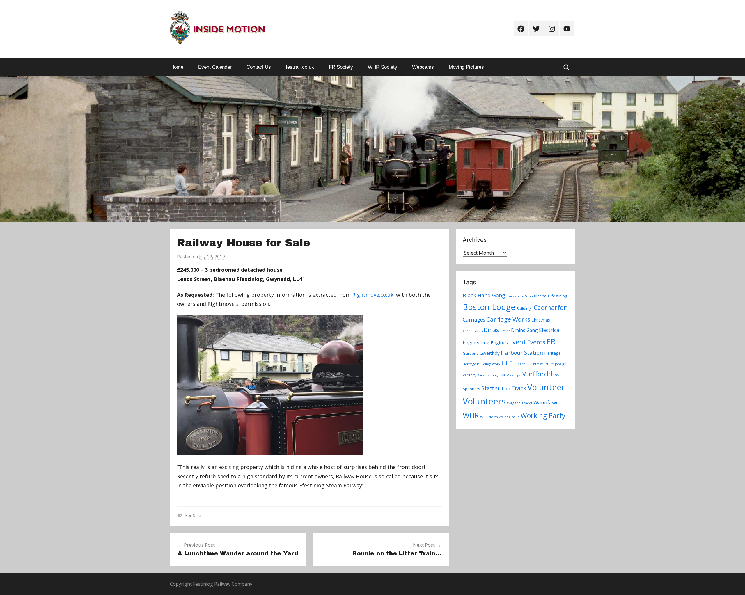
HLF (506, 363)
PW (557, 375)
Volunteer (546, 386)
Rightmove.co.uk (372, 294)
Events (536, 342)
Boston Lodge (489, 306)
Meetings (513, 375)
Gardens (470, 353)
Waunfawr (545, 402)
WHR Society (382, 67)
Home (177, 67)
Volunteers (484, 401)
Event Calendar (215, 67)
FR (551, 341)
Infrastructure (543, 364)
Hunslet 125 (522, 364)
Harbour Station (522, 352)
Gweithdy (490, 353)
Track (518, 388)
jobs (558, 364)
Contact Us (258, 67)
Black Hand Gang (484, 295)
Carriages (474, 319)
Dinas (491, 330)
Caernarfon (551, 307)
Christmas (540, 320)
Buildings (525, 308)
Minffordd (536, 374)
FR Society (341, 67)
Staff (487, 388)
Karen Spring (487, 375)
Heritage (552, 353)
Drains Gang (524, 330)
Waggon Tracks (519, 403)
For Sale (193, 515)
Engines (499, 342)
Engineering (476, 342)
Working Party (543, 415)
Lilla (502, 375)
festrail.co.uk (300, 67)
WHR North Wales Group (499, 417)
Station (502, 388)
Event (517, 341)
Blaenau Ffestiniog (550, 296)
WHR (471, 415)
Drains (505, 331)
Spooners (471, 388)
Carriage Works (508, 319)
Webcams (423, 67)
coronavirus (473, 330)
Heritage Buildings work (481, 364)
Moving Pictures (466, 67)
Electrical (550, 330)
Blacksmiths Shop (519, 296)
